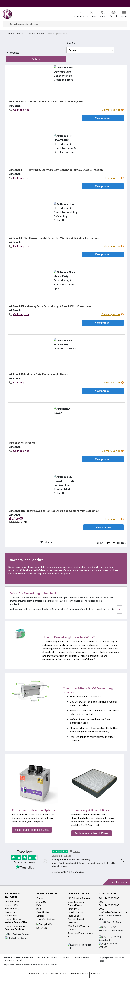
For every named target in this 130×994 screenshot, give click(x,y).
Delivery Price (12, 901)
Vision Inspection (76, 902)
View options (103, 527)
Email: (102, 912)
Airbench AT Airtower (23, 442)
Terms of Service (13, 919)
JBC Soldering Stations (79, 898)
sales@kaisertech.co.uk (116, 912)
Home (11, 33)
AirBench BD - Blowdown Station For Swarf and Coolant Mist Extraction (54, 510)
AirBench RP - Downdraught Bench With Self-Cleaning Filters (47, 101)
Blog (38, 908)
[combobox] (65, 24)
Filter (38, 58)
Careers (40, 915)
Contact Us (41, 898)
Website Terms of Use (16, 922)
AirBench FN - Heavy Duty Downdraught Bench (38, 374)
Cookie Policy (12, 915)
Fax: (101, 905)
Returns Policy (12, 908)
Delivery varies (110, 109)
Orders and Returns (79, 973)
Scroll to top (118, 881)
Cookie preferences (38, 973)
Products (21, 33)
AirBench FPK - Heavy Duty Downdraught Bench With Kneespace (50, 306)
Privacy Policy (12, 912)
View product (102, 118)
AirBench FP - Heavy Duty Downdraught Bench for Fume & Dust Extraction (56, 169)
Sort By (70, 43)
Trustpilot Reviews (45, 919)
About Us (41, 902)
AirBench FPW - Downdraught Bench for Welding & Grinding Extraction (54, 237)
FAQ (38, 905)
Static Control (75, 915)
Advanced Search (58, 973)
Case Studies (42, 912)
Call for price (21, 109)
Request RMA (12, 905)
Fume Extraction (36, 33)
